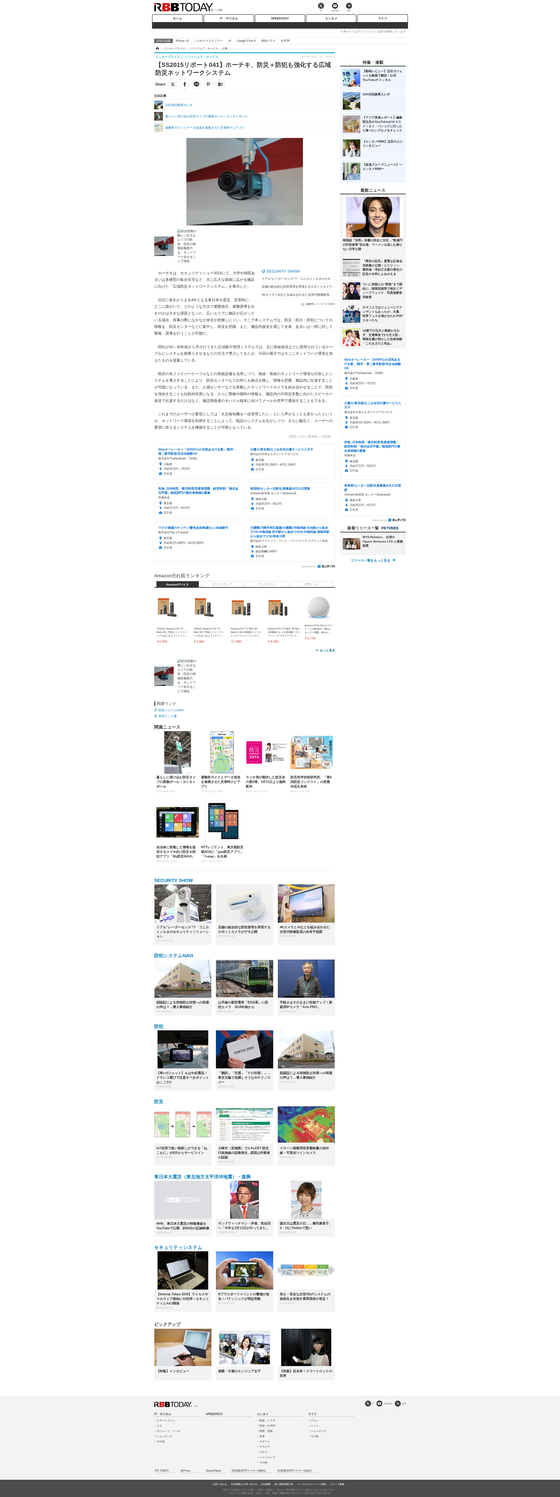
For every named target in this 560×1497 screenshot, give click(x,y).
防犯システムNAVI (171, 710)
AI (229, 40)
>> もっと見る (325, 650)
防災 (158, 1101)
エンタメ (331, 18)
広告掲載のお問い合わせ (244, 1484)
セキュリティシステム (178, 1247)
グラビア (264, 1446)
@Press (185, 1470)
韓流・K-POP (267, 1425)
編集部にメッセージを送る (320, 304)
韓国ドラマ (268, 40)
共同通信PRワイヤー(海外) (294, 1470)
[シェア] (184, 84)
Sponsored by (309, 566)
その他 (160, 1441)
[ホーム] (157, 48)
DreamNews (213, 1470)
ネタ (159, 1425)
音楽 (262, 1436)
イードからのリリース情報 (311, 1484)
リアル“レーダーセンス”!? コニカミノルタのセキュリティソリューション (313, 278)
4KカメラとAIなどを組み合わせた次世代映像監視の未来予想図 (305, 294)
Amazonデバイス (177, 584)
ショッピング (164, 1436)
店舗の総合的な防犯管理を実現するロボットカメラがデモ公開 (304, 286)
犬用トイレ (311, 584)
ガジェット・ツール (168, 1431)
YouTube (388, 1404)
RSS (404, 1404)
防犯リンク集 (168, 716)
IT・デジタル (229, 18)
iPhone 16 (182, 40)
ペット (314, 1425)
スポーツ (264, 1441)
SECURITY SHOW (283, 271)
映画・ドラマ (267, 1420)
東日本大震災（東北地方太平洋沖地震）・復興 (202, 1176)
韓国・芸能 (266, 1431)
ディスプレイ (266, 584)
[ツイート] (173, 84)
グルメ (314, 1420)
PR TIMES (162, 1470)
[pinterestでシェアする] (208, 84)
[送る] (196, 84)
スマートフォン (166, 1420)
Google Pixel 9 (246, 40)
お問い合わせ (220, 1484)
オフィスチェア (222, 584)
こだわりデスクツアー (208, 40)
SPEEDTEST (280, 18)
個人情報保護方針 (284, 1484)
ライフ (382, 18)
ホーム (177, 18)
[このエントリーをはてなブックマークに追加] (220, 84)
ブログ (263, 1452)
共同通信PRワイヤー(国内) (248, 1470)
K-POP (285, 40)
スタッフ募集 (337, 1484)
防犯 (158, 1026)
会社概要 (266, 1484)
